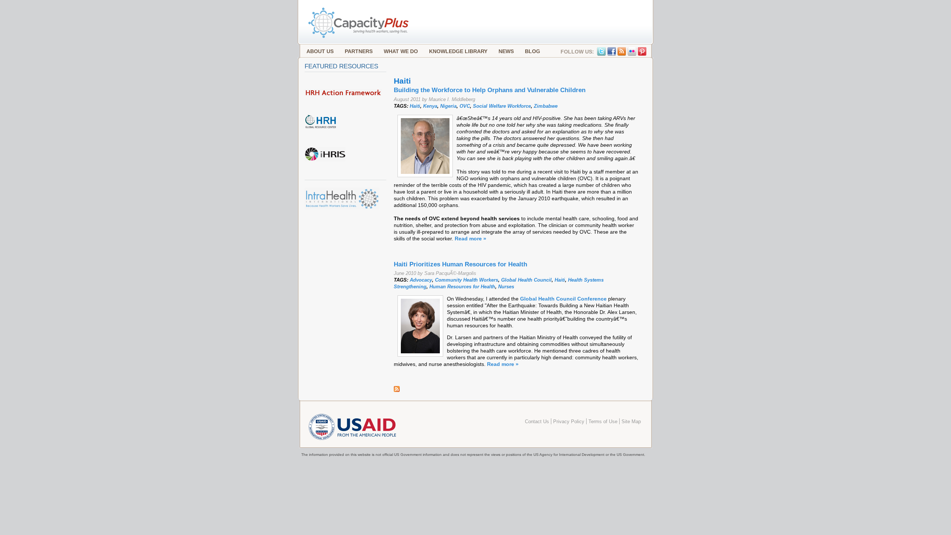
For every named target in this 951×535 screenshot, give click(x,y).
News (506, 51)
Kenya (430, 106)
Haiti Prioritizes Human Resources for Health (460, 264)
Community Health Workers (466, 280)
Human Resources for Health (462, 286)
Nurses (506, 286)
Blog (532, 51)
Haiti (415, 106)
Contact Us (537, 421)
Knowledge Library (458, 51)
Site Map (631, 421)
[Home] (359, 37)
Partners (359, 51)
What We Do (401, 51)
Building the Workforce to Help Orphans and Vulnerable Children (489, 90)
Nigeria (448, 106)
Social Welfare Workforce (502, 106)
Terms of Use (602, 421)
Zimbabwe (546, 106)
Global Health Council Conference (563, 299)
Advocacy (421, 280)
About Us (320, 51)
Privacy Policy (568, 421)
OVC (465, 106)
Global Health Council (526, 280)
